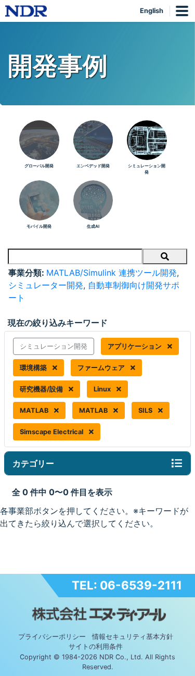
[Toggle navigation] (177, 463)
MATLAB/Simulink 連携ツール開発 (111, 272)
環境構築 (34, 368)
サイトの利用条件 (96, 646)
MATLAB (35, 410)
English (151, 11)
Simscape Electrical (52, 432)
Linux (103, 389)
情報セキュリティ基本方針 (132, 637)
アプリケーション (135, 346)
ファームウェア (101, 368)
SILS (146, 410)
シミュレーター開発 (45, 285)
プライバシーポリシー (52, 637)
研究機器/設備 (42, 389)
